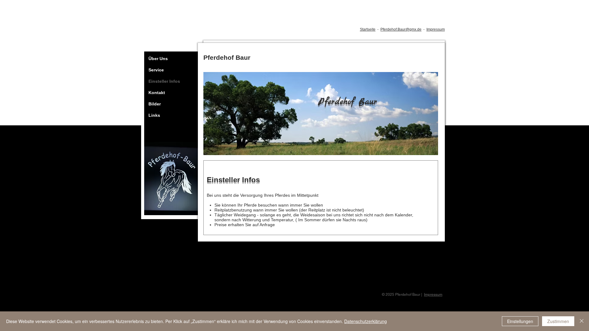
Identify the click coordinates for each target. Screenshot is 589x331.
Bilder (154, 103)
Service (156, 69)
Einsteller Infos (164, 81)
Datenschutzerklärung (365, 321)
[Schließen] (581, 321)
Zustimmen (558, 321)
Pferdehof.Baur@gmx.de (401, 29)
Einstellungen (520, 321)
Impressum (435, 29)
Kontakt (156, 92)
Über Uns (158, 58)
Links (154, 115)
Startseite (367, 29)
